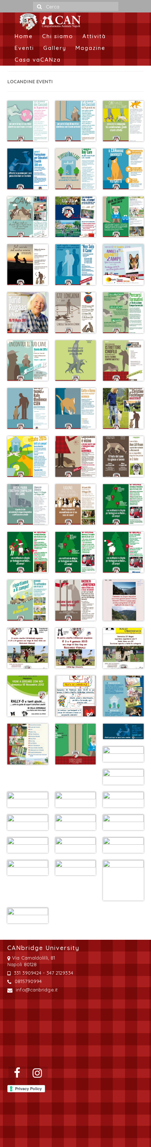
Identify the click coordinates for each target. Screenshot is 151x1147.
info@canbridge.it (36, 990)
